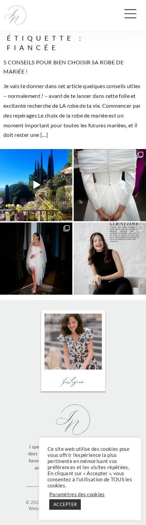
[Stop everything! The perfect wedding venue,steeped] (36, 185)
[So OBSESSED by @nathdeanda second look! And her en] (36, 259)
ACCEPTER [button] (65, 504)
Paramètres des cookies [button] (77, 494)
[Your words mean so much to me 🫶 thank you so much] (110, 259)
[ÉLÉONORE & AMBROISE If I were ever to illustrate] (110, 185)
